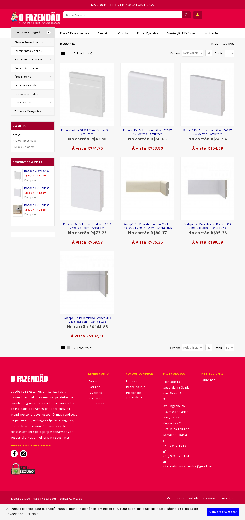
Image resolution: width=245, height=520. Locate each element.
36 (227, 53)
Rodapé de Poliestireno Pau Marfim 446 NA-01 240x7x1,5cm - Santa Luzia (147, 226)
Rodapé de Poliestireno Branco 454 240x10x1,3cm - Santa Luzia (207, 226)
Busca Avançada (70, 498)
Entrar (92, 381)
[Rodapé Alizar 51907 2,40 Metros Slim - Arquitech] (18, 175)
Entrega (131, 381)
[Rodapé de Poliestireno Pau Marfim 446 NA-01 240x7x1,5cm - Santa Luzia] (147, 188)
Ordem (175, 53)
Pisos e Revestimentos (74, 33)
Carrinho (94, 387)
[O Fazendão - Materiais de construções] (35, 14)
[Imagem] (87, 94)
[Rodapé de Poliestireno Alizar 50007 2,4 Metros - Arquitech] (207, 94)
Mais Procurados (45, 498)
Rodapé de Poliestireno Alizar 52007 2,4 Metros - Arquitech (147, 132)
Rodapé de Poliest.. (37, 188)
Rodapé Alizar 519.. (37, 171)
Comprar (30, 180)
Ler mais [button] (32, 514)
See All (32, 221)
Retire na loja (135, 387)
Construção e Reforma (181, 33)
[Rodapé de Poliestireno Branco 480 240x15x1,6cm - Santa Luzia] (87, 282)
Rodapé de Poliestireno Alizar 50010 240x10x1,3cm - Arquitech (87, 226)
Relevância (190, 53)
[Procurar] (186, 14)
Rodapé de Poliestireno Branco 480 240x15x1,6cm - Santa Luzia (87, 319)
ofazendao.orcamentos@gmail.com (188, 466)
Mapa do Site (20, 498)
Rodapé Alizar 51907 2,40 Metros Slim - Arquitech (87, 132)
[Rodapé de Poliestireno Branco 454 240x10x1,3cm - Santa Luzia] (207, 188)
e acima (25, 146)
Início (215, 43)
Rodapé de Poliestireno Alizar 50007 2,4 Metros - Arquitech (207, 132)
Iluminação (211, 33)
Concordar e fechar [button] (223, 511)
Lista (68, 53)
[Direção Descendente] (208, 53)
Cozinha (123, 33)
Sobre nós (208, 380)
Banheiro (104, 33)
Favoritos (95, 393)
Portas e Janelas (147, 33)
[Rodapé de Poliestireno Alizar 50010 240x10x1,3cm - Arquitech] (87, 188)
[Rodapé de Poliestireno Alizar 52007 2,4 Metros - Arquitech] (147, 94)
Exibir (218, 53)
